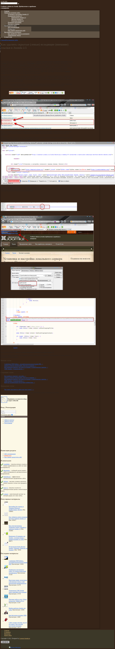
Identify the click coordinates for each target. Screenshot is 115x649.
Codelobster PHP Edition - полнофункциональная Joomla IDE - (23, 364)
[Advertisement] (37, 55)
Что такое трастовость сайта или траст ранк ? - (19, 389)
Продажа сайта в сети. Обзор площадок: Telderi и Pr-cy (18, 600)
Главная (3, 40)
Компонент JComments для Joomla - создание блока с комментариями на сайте (17, 537)
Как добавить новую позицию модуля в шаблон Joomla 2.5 (18, 517)
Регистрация (8, 423)
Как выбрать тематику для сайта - (15, 376)
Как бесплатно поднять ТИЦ (18, 615)
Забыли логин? (9, 421)
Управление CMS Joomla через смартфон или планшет (18, 591)
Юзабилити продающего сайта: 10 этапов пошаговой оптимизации (17, 571)
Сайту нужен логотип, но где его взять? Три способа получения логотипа (18, 624)
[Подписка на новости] (4, 402)
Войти (3, 416)
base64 (15, 347)
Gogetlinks (6, 464)
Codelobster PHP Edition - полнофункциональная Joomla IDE (18, 562)
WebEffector (7, 477)
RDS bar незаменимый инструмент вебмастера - (19, 382)
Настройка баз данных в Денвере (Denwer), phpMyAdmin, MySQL (16, 508)
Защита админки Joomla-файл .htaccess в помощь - (20, 365)
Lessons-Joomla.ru (24, 638)
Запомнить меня (6, 415)
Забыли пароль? (9, 420)
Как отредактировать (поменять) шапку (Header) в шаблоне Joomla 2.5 (17, 527)
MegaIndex (6, 470)
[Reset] (18, 3)
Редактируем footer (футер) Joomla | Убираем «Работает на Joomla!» (18, 548)
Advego (5, 481)
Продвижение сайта (12, 40)
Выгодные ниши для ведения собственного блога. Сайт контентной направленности (18, 581)
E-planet (5, 494)
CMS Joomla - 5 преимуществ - (14, 369)
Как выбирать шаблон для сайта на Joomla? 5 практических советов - (26, 367)
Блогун (5, 488)
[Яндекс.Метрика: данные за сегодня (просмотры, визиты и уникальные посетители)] (15, 647)
